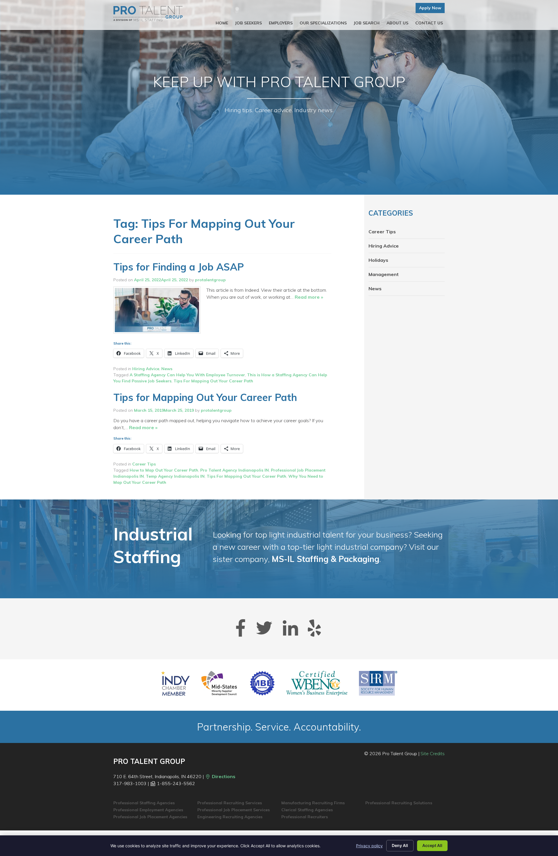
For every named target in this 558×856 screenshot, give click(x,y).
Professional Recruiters (304, 816)
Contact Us (429, 23)
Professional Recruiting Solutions (398, 802)
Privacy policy (369, 845)
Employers (281, 23)
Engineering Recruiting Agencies (229, 816)
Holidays (378, 260)
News (166, 368)
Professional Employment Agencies (148, 809)
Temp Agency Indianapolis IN (175, 476)
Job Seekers (248, 23)
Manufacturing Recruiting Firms (313, 802)
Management (384, 274)
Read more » (309, 297)
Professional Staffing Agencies (144, 802)
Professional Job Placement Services (233, 809)
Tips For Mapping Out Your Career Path (213, 381)
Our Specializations (323, 23)
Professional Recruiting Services (229, 802)
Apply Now (430, 7)
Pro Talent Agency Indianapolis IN (234, 470)
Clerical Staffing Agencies (307, 809)
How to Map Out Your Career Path (164, 470)
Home (222, 23)
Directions (223, 776)
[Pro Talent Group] (148, 13)
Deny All (400, 845)
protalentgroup (210, 279)
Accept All (432, 845)
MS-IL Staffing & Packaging (325, 559)
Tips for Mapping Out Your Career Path (205, 397)
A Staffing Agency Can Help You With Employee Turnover (187, 374)
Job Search (367, 23)
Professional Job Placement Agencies (150, 816)
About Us (397, 23)
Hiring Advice (145, 368)
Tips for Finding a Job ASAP (178, 267)
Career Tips (144, 464)
